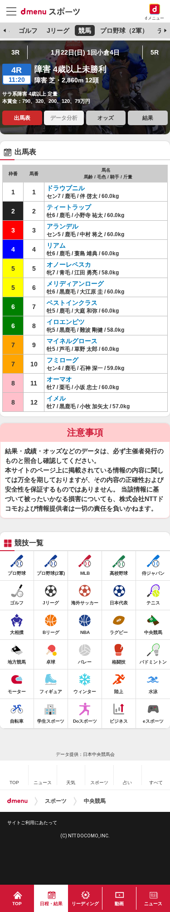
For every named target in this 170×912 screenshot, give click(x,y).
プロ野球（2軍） (124, 30)
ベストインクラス (72, 302)
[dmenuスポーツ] (54, 11)
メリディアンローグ (75, 283)
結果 (147, 118)
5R (155, 52)
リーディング (85, 903)
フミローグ (62, 360)
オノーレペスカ (69, 264)
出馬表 (22, 118)
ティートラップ (69, 207)
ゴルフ (28, 30)
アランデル (62, 226)
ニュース (153, 903)
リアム (56, 245)
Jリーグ (58, 30)
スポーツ (56, 801)
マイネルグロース (72, 341)
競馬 (84, 30)
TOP (17, 903)
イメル (56, 398)
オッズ (105, 118)
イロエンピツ (66, 321)
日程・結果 (51, 903)
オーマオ (59, 379)
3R (15, 52)
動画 (119, 903)
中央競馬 (95, 801)
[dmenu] (17, 801)
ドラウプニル (66, 188)
